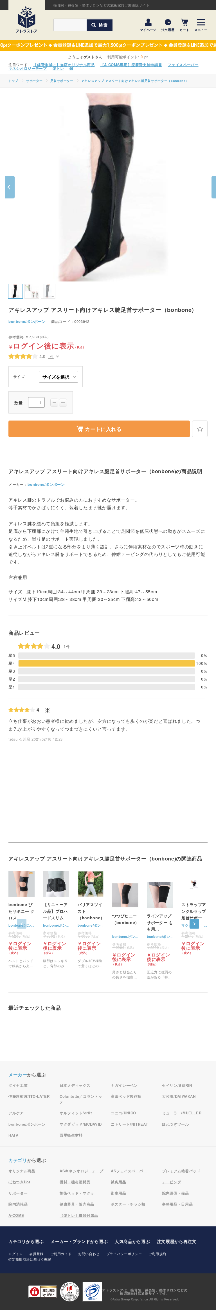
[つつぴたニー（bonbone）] (125, 931)
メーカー (17, 1074)
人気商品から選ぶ (132, 1241)
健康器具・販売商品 (77, 1204)
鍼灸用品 (118, 1181)
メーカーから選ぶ (79, 1241)
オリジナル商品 (21, 1170)
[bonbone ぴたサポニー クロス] (21, 919)
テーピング (171, 1181)
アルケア (16, 1112)
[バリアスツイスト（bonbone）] (91, 919)
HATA (13, 1135)
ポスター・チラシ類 (128, 1204)
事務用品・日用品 (177, 1204)
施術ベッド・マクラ (77, 1193)
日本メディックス (75, 1085)
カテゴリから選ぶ (26, 1241)
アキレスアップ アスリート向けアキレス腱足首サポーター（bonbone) (134, 81)
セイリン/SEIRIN (177, 1085)
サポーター (34, 81)
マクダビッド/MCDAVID (81, 1124)
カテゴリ (17, 1160)
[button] (10, 187)
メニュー (201, 29)
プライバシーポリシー (124, 1253)
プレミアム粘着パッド (181, 1170)
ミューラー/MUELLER (181, 1112)
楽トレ (58, 68)
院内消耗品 (18, 1204)
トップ (13, 81)
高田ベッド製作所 (126, 1096)
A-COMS (16, 1215)
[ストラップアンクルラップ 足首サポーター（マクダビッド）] (194, 913)
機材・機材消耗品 (75, 1181)
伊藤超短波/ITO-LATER (29, 1096)
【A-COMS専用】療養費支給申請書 (131, 64)
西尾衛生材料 (71, 1135)
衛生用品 (118, 1193)
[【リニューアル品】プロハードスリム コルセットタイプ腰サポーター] (56, 919)
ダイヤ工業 (18, 1085)
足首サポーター (61, 81)
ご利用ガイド (61, 1253)
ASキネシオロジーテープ (82, 1170)
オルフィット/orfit (76, 1112)
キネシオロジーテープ (27, 68)
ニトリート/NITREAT (129, 1124)
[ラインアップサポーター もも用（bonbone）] (160, 931)
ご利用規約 (157, 1253)
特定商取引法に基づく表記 (29, 1259)
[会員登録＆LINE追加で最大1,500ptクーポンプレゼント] (108, 45)
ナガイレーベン (124, 1085)
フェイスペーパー (183, 64)
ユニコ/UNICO (123, 1112)
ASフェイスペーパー (129, 1170)
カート (184, 29)
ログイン (15, 1253)
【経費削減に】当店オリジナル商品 (63, 64)
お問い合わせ (89, 1253)
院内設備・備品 (175, 1193)
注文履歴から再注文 (177, 1241)
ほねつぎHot (19, 1181)
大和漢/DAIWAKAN (179, 1096)
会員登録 (36, 1253)
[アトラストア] (26, 19)
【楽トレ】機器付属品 (79, 1215)
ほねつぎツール (175, 1124)
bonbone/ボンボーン (27, 321)
